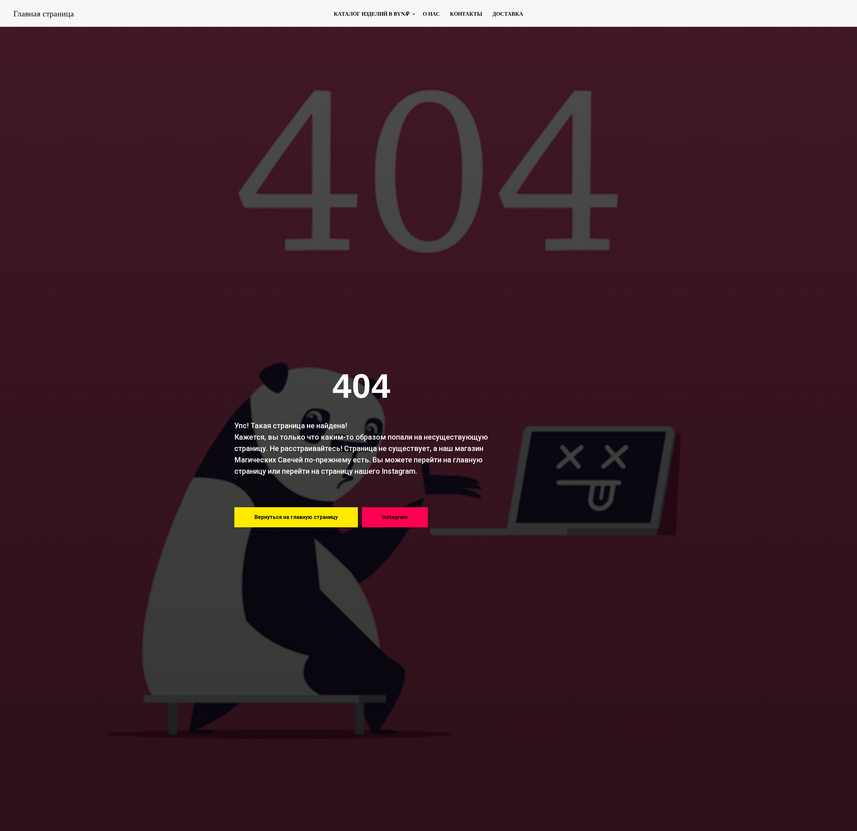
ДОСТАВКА (507, 13)
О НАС (431, 13)
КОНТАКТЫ (466, 13)
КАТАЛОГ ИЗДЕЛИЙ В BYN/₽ (372, 13)
